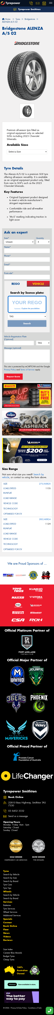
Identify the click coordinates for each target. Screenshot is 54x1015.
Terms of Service (27, 369)
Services (7, 901)
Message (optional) (12, 348)
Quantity (40, 238)
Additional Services (12, 915)
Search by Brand (10, 881)
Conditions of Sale (35, 1008)
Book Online (10, 926)
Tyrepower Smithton (29, 9)
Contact (7, 922)
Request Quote (13, 376)
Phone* (7, 255)
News (6, 933)
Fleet (6, 929)
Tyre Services (9, 908)
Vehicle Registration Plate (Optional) (15, 338)
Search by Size (10, 878)
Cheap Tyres (8, 959)
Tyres (6, 871)
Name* (7, 247)
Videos (7, 936)
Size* (6, 238)
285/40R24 (45, 519)
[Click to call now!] (31, 3)
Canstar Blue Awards (12, 952)
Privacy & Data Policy (19, 1008)
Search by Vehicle (11, 874)
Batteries (7, 905)
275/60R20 (45, 483)
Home (7, 19)
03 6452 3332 (16, 810)
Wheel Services (10, 912)
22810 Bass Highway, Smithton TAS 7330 (27, 804)
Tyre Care (7, 884)
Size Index (8, 949)
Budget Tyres (9, 956)
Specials (7, 918)
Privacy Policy (10, 369)
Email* (7, 264)
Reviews (7, 940)
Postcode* (8, 273)
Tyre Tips (7, 888)
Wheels (7, 891)
